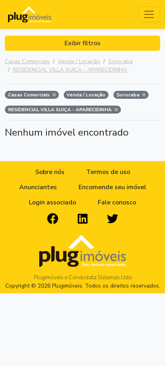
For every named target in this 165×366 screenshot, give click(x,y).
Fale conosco (117, 202)
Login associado (52, 202)
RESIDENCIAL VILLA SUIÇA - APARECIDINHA (70, 70)
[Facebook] (52, 219)
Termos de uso (108, 172)
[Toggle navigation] (149, 14)
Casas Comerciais (27, 61)
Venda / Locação (79, 61)
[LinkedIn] (82, 219)
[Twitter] (112, 219)
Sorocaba (120, 61)
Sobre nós (49, 172)
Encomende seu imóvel (112, 187)
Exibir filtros (82, 43)
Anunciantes (38, 187)
